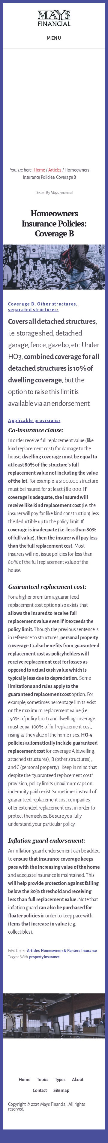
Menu (54, 38)
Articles (33, 951)
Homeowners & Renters (60, 951)
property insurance (44, 957)
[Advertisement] (54, 106)
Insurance (89, 951)
